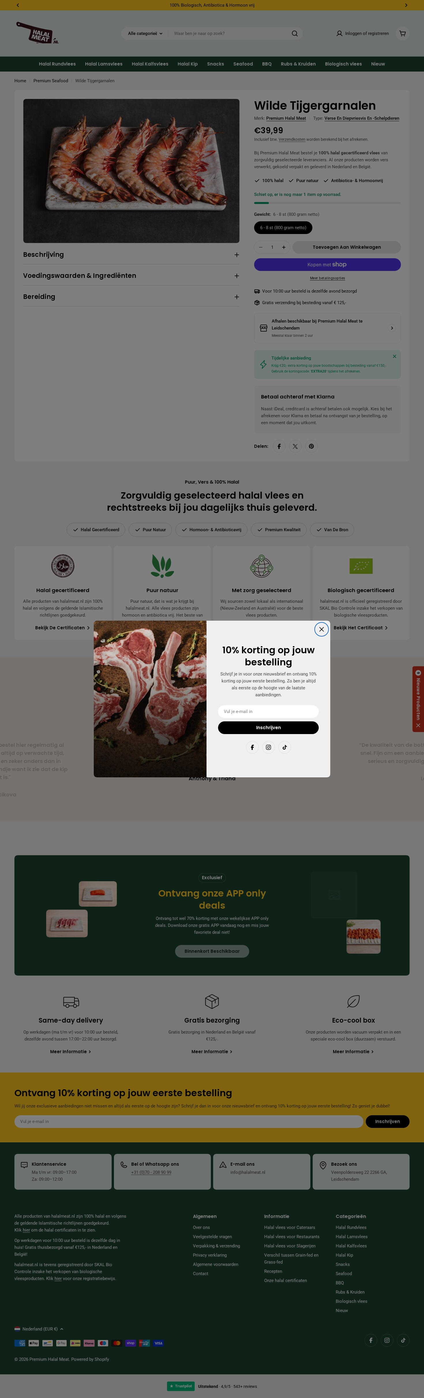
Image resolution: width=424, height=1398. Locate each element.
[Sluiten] (321, 629)
